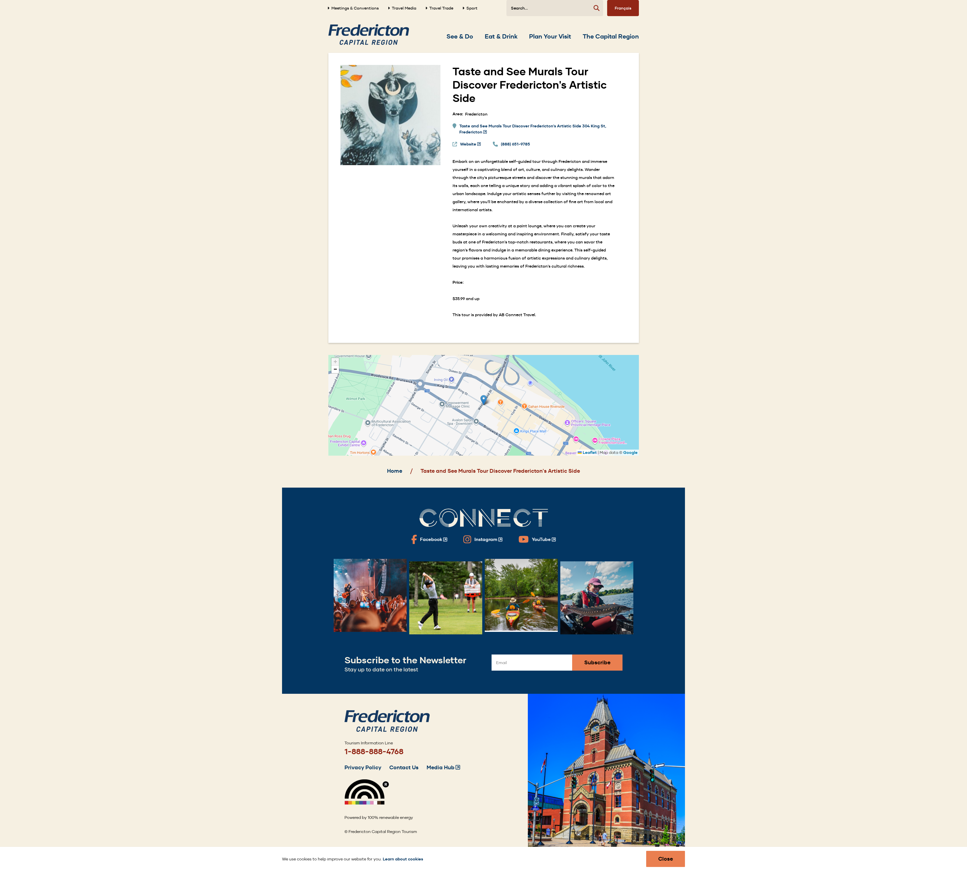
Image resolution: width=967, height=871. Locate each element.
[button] (483, 400)
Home (394, 470)
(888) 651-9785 (515, 144)
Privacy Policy (362, 767)
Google (630, 452)
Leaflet (589, 452)
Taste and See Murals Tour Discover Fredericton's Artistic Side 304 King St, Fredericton (532, 129)
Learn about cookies (403, 859)
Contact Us (404, 767)
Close (665, 858)
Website (470, 144)
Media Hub (443, 767)
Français (623, 8)
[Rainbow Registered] (366, 803)
